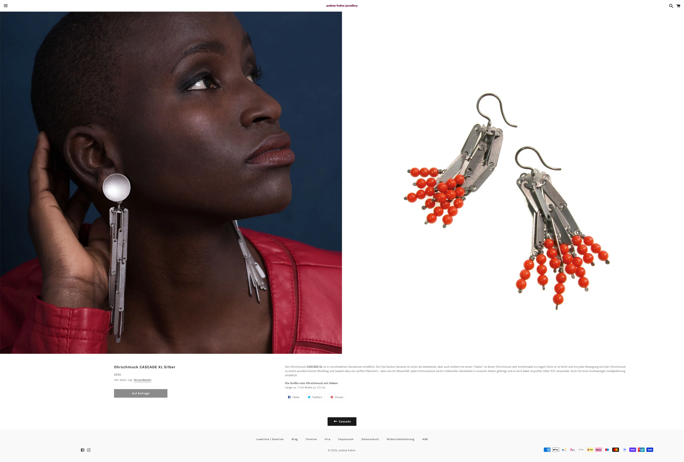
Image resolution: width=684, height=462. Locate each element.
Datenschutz (370, 439)
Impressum (346, 439)
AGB (425, 439)
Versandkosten (142, 380)
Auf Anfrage (140, 393)
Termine (311, 439)
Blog (295, 439)
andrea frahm (347, 450)
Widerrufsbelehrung (400, 439)
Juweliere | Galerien (270, 439)
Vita (327, 439)
